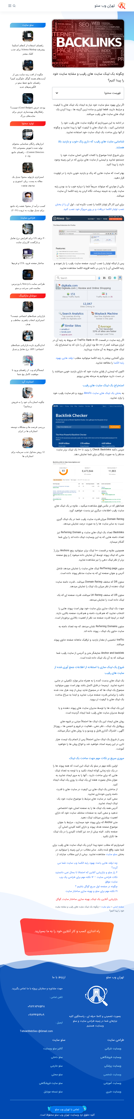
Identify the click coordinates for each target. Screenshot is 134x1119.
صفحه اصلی (118, 907)
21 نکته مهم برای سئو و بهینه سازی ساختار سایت (91, 891)
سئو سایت (111, 854)
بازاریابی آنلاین (109, 899)
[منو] (9, 5)
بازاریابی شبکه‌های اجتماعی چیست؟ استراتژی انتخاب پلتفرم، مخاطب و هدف (28, 320)
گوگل (58, 899)
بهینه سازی (84, 899)
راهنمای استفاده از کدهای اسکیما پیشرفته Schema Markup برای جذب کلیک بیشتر (28, 49)
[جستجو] (14, 6)
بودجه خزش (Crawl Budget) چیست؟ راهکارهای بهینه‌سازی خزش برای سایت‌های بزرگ (27, 111)
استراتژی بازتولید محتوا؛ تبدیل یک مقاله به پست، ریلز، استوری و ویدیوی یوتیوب (28, 181)
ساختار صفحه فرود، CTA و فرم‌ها (28, 263)
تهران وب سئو (105, 5)
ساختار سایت (69, 899)
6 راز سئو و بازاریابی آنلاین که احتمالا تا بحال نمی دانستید (86, 872)
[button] (57, 93)
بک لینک (95, 899)
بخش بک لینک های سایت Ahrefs (102, 393)
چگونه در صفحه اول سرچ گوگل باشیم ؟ (96, 886)
